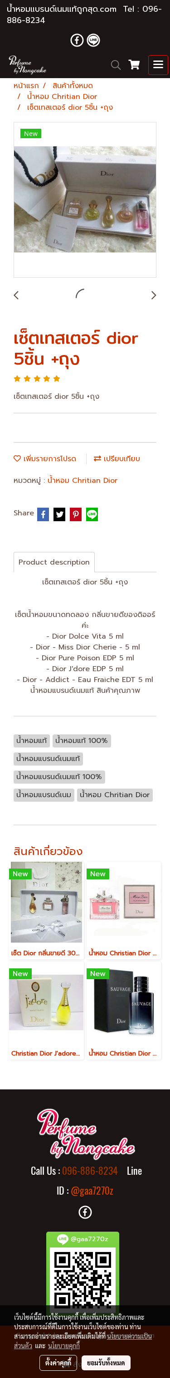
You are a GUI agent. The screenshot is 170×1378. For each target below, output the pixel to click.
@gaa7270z (92, 1190)
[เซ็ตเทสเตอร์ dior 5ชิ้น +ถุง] (85, 200)
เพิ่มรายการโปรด (48, 458)
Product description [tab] (54, 562)
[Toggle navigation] (158, 65)
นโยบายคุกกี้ (64, 1345)
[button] (113, 65)
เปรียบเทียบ (120, 458)
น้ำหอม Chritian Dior (82, 480)
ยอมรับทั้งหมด (106, 1363)
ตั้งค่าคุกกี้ (58, 1363)
